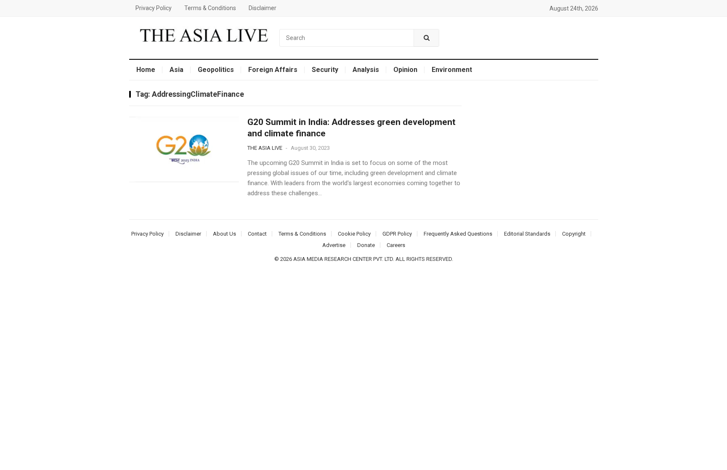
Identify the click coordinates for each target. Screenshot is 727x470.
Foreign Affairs (272, 70)
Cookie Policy (354, 234)
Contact (257, 234)
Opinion (405, 70)
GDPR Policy (397, 234)
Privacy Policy (153, 8)
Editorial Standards (527, 234)
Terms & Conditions (210, 8)
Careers (396, 245)
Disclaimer (262, 8)
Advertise (333, 245)
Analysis (366, 70)
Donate (366, 245)
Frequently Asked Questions (458, 234)
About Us (224, 234)
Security (325, 70)
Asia (176, 70)
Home (145, 70)
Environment (452, 70)
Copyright (574, 234)
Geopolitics (216, 70)
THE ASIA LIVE (264, 148)
